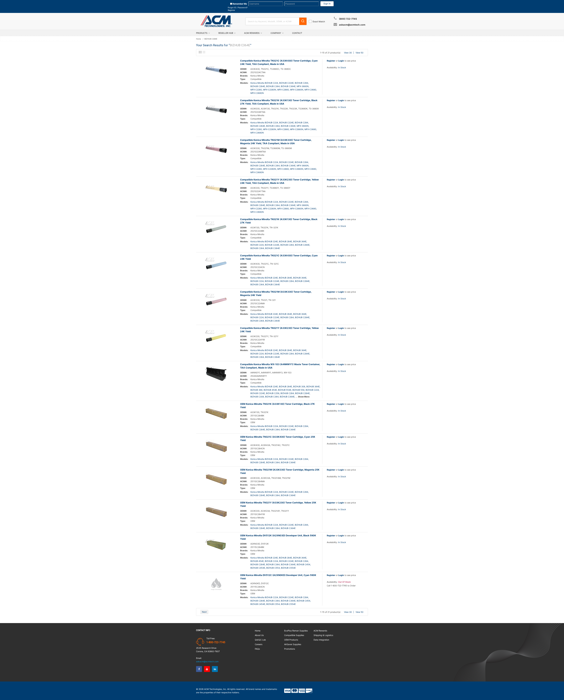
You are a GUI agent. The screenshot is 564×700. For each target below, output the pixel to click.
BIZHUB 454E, (270, 390)
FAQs (257, 649)
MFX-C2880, (283, 89)
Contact (297, 33)
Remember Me (239, 3)
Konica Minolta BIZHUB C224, (264, 83)
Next (204, 612)
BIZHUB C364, (273, 86)
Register (231, 10)
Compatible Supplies (294, 635)
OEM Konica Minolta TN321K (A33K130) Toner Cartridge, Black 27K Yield (277, 406)
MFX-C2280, (256, 89)
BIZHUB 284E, (286, 241)
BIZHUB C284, (302, 83)
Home (198, 39)
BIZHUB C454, (304, 564)
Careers (258, 644)
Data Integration (321, 639)
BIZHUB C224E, (286, 83)
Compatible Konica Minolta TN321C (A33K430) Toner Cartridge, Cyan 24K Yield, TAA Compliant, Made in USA (279, 62)
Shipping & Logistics (323, 635)
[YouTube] (207, 669)
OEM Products (291, 639)
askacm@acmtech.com (352, 24)
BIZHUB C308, (257, 396)
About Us (259, 635)
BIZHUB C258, (273, 393)
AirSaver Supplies (292, 644)
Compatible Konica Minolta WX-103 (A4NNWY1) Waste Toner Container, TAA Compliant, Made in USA (280, 366)
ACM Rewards (252, 33)
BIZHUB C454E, (258, 568)
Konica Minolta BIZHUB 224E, (264, 241)
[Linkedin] (215, 669)
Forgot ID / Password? (237, 7)
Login (341, 60)
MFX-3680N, (303, 86)
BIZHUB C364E (272, 248)
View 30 (348, 52)
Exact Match (319, 21)
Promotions (289, 649)
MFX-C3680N (257, 93)
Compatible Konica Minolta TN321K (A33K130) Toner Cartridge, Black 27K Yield (278, 221)
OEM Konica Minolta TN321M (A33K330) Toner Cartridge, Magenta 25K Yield (279, 471)
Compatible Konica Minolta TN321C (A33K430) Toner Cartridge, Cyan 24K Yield (279, 257)
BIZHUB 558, (298, 390)
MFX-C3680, (310, 89)
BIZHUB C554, (273, 568)
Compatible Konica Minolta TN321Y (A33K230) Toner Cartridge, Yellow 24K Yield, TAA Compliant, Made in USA (279, 181)
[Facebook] (199, 669)
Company (276, 33)
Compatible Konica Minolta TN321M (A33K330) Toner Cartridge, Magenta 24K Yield (276, 293)
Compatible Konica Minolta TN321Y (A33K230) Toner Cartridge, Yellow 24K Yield (279, 330)
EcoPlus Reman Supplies (296, 630)
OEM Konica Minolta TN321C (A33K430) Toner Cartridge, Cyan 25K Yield (277, 438)
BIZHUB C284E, (258, 86)
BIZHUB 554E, (285, 390)
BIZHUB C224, (257, 245)
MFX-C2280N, (270, 89)
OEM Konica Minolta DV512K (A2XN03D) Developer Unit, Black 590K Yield (278, 537)
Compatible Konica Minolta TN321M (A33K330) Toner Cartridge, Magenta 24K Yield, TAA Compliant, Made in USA (276, 142)
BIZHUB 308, (299, 386)
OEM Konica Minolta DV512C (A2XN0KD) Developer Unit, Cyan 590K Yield (278, 577)
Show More (303, 396)
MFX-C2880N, (297, 89)
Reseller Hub (226, 33)
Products (202, 33)
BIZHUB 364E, (300, 241)
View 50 (359, 52)
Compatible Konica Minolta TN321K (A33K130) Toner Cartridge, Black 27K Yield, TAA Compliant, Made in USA (278, 102)
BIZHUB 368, (256, 390)
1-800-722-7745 (215, 642)
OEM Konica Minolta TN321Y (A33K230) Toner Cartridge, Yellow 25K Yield (278, 504)
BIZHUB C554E (288, 568)
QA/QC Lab (260, 639)
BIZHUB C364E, (288, 86)
